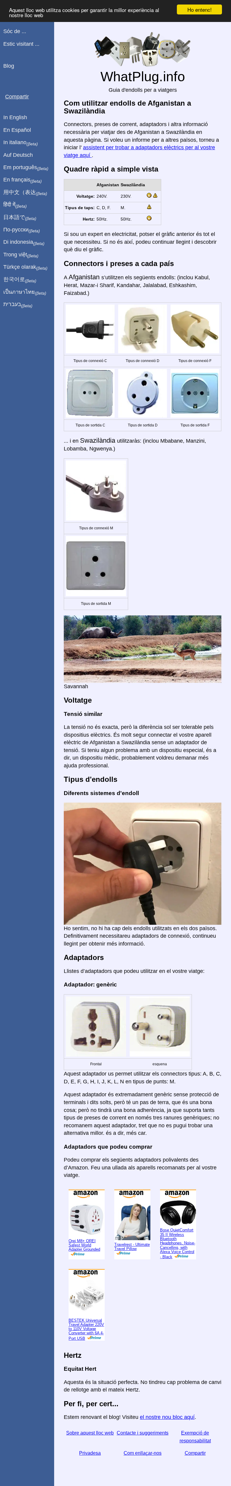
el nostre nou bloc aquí (167, 1417)
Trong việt (20, 255)
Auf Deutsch (18, 155)
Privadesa (90, 1453)
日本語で (19, 217)
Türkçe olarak (25, 267)
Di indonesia (24, 242)
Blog (8, 66)
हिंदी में (15, 205)
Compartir (195, 1453)
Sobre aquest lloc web (90, 1432)
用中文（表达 (25, 192)
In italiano (20, 142)
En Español (17, 130)
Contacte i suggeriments (142, 1432)
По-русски (21, 230)
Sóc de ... (14, 31)
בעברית (17, 304)
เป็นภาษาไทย (24, 292)
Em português (25, 167)
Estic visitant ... (21, 44)
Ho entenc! (199, 9)
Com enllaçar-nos (143, 1453)
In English (15, 117)
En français (22, 180)
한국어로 (19, 279)
